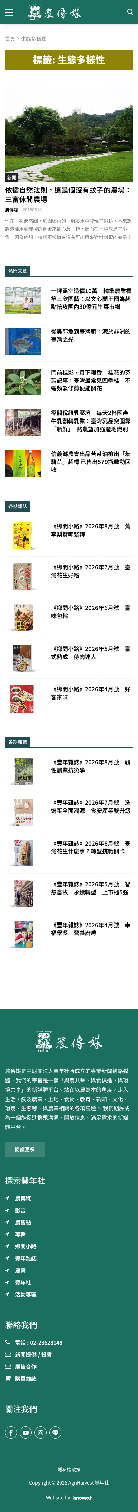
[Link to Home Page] (69, 12)
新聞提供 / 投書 (33, 1355)
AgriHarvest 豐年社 (88, 1483)
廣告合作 (26, 1367)
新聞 (11, 177)
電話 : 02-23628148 (38, 1343)
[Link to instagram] (40, 1432)
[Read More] (69, 135)
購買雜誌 (26, 1379)
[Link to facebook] (11, 1432)
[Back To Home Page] (69, 1041)
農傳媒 (11, 210)
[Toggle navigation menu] (11, 12)
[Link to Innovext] (82, 1498)
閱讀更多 (25, 1149)
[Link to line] (55, 1432)
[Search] (130, 12)
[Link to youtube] (26, 1432)
